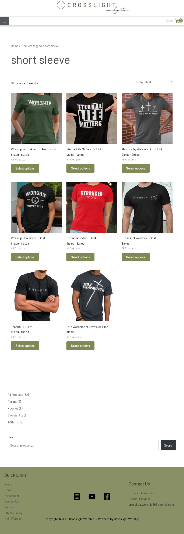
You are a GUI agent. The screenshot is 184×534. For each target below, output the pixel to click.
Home (14, 46)
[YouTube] (92, 496)
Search (12, 437)
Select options (25, 168)
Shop (8, 490)
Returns (9, 507)
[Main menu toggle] (4, 21)
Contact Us (11, 501)
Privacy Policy (13, 513)
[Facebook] (107, 496)
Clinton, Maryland (140, 499)
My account (11, 496)
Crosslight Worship (141, 493)
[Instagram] (77, 496)
